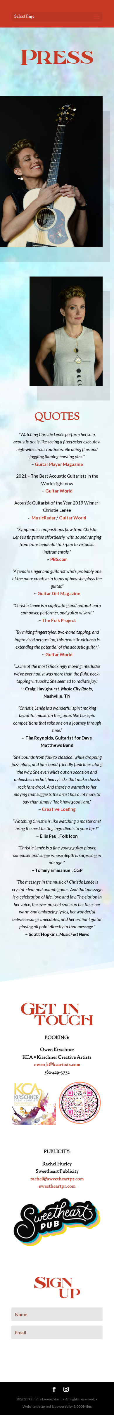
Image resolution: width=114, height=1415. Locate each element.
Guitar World (72, 517)
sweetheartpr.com (57, 1186)
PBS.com (59, 559)
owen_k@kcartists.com (57, 1065)
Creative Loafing (59, 809)
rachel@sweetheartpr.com (57, 1179)
